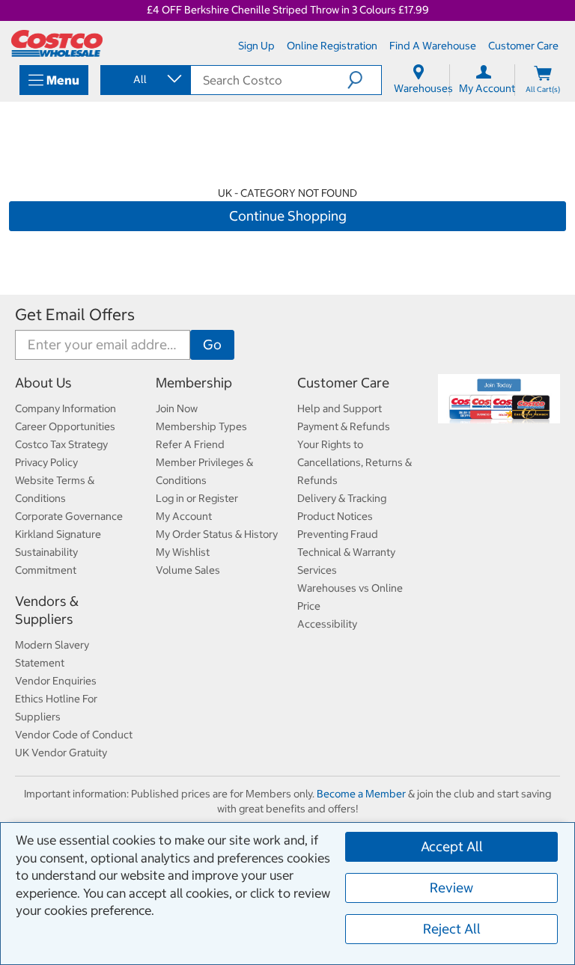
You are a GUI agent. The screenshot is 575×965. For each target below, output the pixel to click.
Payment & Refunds (343, 426)
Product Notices (335, 516)
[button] (364, 80)
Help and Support (339, 408)
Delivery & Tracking (341, 498)
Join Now (177, 408)
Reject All (452, 928)
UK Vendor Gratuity (61, 752)
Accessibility (327, 624)
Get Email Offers (75, 314)
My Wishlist (183, 552)
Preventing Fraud (337, 534)
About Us (43, 382)
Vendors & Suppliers (47, 610)
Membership (194, 382)
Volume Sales (188, 570)
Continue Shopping (288, 215)
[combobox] (144, 79)
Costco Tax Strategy (61, 444)
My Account (184, 516)
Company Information (65, 408)
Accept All (452, 846)
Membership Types (201, 426)
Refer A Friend (190, 444)
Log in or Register (197, 498)
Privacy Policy (46, 462)
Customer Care (343, 382)
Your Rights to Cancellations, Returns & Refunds (354, 462)
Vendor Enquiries (56, 680)
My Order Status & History (217, 534)
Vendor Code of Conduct (74, 734)
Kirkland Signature (58, 534)
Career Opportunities (65, 426)
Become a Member (361, 793)
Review (451, 887)
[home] (57, 43)
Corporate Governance (69, 516)
